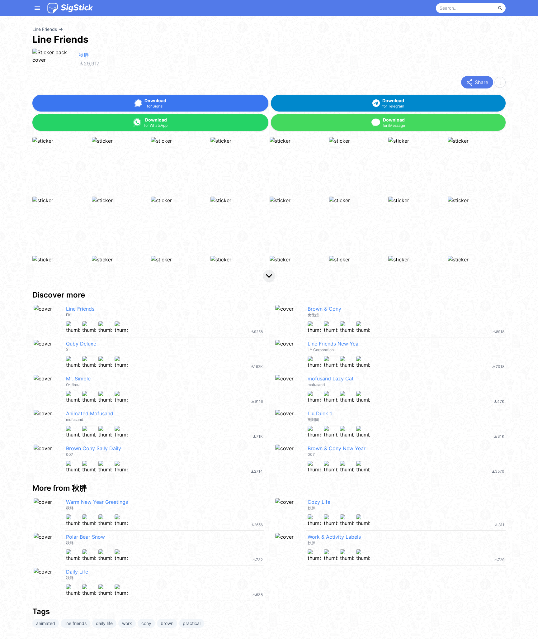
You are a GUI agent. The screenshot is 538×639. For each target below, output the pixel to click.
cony (146, 623)
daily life (104, 623)
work (127, 623)
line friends (75, 623)
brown (167, 623)
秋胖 (84, 55)
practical (192, 623)
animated (45, 623)
